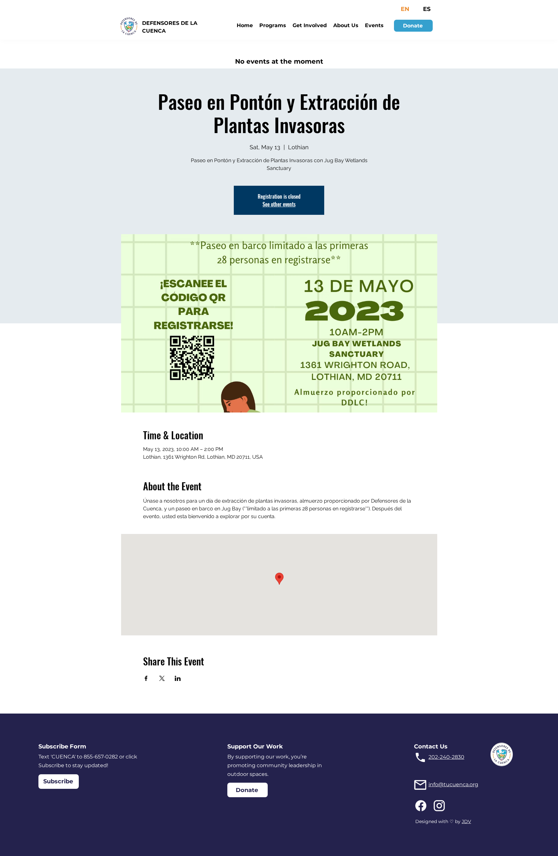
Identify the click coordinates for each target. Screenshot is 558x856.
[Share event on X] (162, 678)
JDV (466, 821)
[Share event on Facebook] (146, 678)
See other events (279, 204)
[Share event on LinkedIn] (178, 678)
